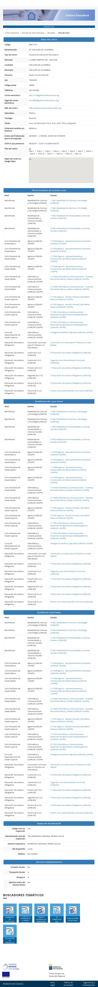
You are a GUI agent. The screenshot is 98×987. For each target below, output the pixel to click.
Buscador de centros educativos (33, 33)
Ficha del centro (64, 33)
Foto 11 (50, 153)
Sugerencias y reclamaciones (89, 983)
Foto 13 (69, 153)
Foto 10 (41, 153)
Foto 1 (32, 151)
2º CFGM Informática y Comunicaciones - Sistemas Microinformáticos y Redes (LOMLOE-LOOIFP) (71, 287)
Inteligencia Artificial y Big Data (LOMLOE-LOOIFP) (71, 332)
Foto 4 (56, 151)
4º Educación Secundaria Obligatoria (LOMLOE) (70, 352)
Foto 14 (78, 153)
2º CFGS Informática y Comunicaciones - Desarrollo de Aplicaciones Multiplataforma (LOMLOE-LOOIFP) (69, 324)
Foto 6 (72, 151)
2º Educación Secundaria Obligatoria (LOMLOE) (70, 375)
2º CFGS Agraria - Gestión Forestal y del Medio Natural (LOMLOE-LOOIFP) (70, 305)
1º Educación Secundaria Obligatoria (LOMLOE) (70, 368)
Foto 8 (89, 151)
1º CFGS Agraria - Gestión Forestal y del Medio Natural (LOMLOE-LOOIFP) (70, 298)
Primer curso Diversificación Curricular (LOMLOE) (71, 390)
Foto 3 (48, 151)
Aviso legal (52, 983)
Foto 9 (33, 153)
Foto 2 (40, 151)
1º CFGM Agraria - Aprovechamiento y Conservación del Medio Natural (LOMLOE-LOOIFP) (68, 259)
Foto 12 (60, 153)
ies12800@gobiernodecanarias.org (44, 100)
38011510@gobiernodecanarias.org (44, 95)
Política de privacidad (68, 983)
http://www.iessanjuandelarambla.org (45, 108)
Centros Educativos (12, 33)
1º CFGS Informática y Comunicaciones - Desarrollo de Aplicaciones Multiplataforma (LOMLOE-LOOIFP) (69, 314)
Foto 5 (64, 151)
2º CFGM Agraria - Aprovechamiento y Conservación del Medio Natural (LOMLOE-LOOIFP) (68, 269)
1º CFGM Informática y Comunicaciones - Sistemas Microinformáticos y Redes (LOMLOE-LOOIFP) (71, 277)
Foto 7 (81, 151)
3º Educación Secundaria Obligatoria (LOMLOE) (70, 383)
